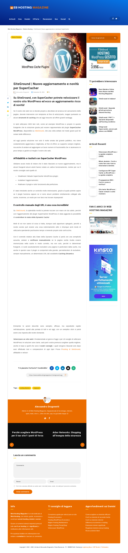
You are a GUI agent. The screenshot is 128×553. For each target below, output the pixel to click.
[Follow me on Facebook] (49, 418)
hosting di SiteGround (71, 349)
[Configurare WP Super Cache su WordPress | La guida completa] (93, 173)
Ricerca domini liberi (93, 531)
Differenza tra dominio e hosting (97, 522)
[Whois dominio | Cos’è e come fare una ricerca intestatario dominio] (93, 164)
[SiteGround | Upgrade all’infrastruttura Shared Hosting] (93, 111)
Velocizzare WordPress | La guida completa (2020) (108, 154)
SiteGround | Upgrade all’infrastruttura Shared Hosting (107, 110)
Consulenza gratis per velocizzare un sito (62, 514)
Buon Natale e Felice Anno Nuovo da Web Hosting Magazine (106, 91)
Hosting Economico (55, 517)
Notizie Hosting (28, 29)
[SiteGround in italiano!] (93, 101)
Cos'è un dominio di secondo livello (98, 517)
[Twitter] (116, 18)
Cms (20, 19)
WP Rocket (96, 547)
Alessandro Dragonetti (47, 406)
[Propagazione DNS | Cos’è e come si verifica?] (93, 183)
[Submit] (115, 38)
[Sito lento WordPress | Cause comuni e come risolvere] (93, 192)
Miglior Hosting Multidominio (58, 522)
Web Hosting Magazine (15, 29)
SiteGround (39, 131)
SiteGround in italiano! (107, 99)
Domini (27, 19)
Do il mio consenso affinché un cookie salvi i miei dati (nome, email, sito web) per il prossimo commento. (46, 486)
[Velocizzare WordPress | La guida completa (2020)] (93, 154)
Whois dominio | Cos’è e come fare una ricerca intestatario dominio (108, 163)
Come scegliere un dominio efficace (98, 514)
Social (63, 19)
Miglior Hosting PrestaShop (57, 525)
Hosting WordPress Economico (59, 520)
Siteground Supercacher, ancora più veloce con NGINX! (108, 129)
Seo (56, 19)
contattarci (21, 536)
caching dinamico (25, 388)
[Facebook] (112, 18)
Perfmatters (104, 547)
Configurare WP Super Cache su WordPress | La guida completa (107, 173)
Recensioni (47, 19)
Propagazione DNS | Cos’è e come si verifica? (106, 182)
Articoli (12, 19)
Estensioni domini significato (95, 525)
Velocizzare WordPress (56, 528)
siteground (36, 388)
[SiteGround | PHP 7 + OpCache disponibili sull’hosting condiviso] (93, 120)
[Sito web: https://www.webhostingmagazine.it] (45, 418)
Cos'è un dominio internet (94, 520)
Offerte (36, 19)
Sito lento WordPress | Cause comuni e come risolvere (107, 192)
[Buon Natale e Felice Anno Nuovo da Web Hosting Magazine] (93, 92)
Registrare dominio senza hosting (97, 528)
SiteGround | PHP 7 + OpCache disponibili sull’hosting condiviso (107, 120)
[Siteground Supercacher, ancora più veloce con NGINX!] (93, 129)
